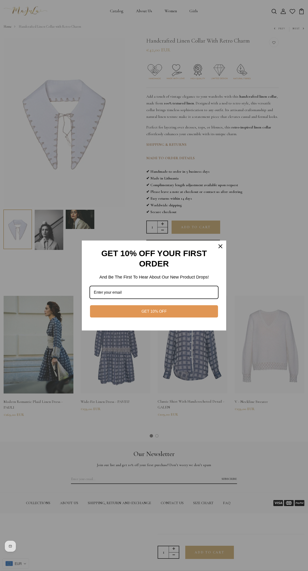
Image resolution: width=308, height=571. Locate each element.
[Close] (220, 246)
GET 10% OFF (154, 311)
